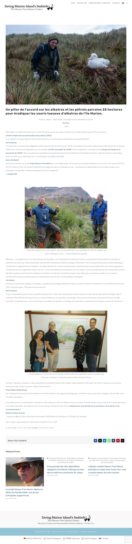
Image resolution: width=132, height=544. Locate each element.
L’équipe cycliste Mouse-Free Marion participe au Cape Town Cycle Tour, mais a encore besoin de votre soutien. (107, 469)
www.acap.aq (11, 142)
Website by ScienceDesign (89, 531)
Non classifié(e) (33, 428)
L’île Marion (10, 280)
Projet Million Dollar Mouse (16, 390)
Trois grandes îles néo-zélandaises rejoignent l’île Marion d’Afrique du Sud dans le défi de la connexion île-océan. (65, 469)
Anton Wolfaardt (12, 160)
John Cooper (12, 428)
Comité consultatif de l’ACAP (59, 149)
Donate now (89, 523)
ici (16, 416)
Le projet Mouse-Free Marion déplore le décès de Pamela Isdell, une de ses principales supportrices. (24, 492)
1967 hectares (11, 291)
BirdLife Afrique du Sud (15, 413)
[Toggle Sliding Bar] (127, 3)
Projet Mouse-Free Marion (40, 163)
